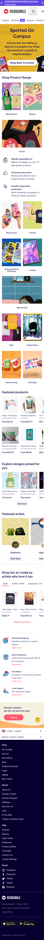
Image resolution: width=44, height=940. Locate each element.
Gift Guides (7, 749)
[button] (15, 541)
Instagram (11, 870)
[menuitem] (5, 20)
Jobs (4, 810)
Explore (5, 20)
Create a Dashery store (12, 819)
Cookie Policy (7, 912)
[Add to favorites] (16, 475)
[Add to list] (16, 593)
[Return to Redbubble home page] (15, 11)
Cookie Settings (9, 859)
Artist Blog (7, 815)
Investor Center (9, 794)
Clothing (17, 20)
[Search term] (33, 11)
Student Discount (10, 766)
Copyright (6, 851)
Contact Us (7, 855)
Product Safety (9, 846)
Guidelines (6, 842)
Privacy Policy (22, 904)
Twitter (9, 878)
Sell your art (7, 806)
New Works (7, 758)
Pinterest (10, 887)
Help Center (7, 838)
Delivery (6, 830)
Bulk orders (7, 779)
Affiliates (6, 802)
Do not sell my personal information (16, 908)
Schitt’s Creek (18, 583)
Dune (5, 583)
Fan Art (5, 753)
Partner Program (9, 798)
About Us (6, 789)
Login (4, 770)
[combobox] (33, 11)
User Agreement (8, 904)
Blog (4, 762)
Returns (5, 834)
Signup (5, 774)
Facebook (11, 874)
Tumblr (9, 883)
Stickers (30, 20)
